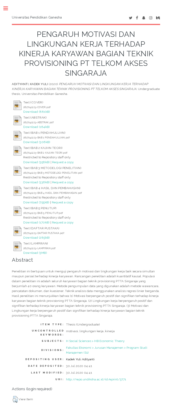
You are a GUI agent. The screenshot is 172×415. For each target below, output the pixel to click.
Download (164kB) (36, 127)
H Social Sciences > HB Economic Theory (95, 341)
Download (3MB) (35, 252)
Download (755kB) (36, 202)
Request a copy (63, 162)
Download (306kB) (36, 142)
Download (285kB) (36, 237)
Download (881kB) (36, 111)
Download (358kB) (36, 162)
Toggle (8, 8)
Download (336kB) (36, 182)
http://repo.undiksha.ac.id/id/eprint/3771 (96, 379)
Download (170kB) (36, 222)
